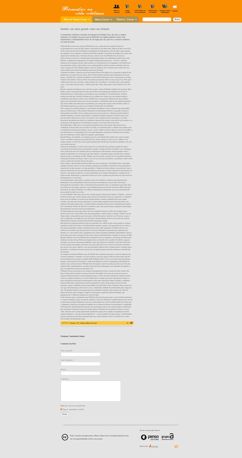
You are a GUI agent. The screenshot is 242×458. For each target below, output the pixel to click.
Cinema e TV (74, 323)
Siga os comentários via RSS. (73, 409)
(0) (128, 323)
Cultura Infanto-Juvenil (88, 323)
